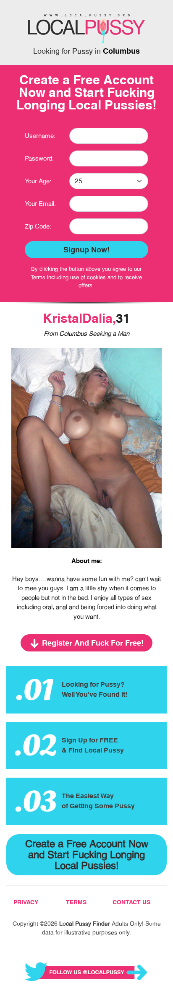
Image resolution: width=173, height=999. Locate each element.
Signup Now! (86, 249)
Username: (40, 135)
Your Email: (40, 203)
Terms (76, 902)
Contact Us (131, 902)
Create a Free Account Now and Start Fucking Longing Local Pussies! (86, 854)
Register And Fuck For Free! (93, 642)
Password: (39, 158)
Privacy (25, 902)
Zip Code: (38, 226)
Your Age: (38, 180)
